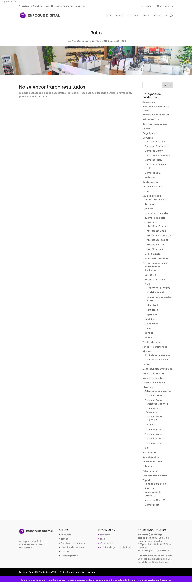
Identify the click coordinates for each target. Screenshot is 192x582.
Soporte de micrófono (157, 258)
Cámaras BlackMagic (156, 146)
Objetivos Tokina (154, 443)
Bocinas (149, 208)
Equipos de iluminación (155, 263)
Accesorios (148, 101)
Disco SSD (150, 495)
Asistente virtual (151, 119)
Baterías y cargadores (155, 124)
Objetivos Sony (153, 438)
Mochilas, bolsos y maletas (157, 368)
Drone (145, 191)
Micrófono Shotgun (157, 226)
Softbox (149, 332)
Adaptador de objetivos (158, 391)
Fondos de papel (151, 342)
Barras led (150, 274)
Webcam (150, 177)
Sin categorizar (150, 457)
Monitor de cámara (153, 373)
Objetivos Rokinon (154, 429)
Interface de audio (155, 217)
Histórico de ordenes (72, 547)
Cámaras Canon (154, 150)
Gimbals (147, 351)
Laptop (146, 364)
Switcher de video (152, 461)
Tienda (119, 15)
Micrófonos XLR (155, 249)
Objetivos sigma (153, 434)
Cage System (149, 133)
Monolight (152, 305)
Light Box (149, 319)
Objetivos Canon (154, 400)
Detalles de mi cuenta (73, 543)
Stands (148, 337)
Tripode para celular (156, 483)
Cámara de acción (155, 141)
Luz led (148, 328)
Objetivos (147, 387)
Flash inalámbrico (156, 292)
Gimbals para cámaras (158, 354)
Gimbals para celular (156, 359)
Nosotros (133, 15)
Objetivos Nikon (153, 416)
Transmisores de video (155, 475)
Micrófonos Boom (156, 230)
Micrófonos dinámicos (159, 235)
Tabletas (147, 466)
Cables (146, 128)
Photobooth (149, 452)
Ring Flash (152, 309)
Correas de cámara (153, 186)
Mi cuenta (146, 6)
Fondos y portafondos (154, 346)
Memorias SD (152, 504)
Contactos (160, 15)
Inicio (109, 15)
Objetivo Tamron (154, 395)
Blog (146, 15)
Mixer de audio (153, 253)
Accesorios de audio (156, 199)
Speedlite (152, 314)
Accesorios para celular (155, 114)
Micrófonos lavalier (157, 239)
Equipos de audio (151, 195)
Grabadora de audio (156, 213)
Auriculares (151, 204)
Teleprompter (150, 471)
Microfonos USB (155, 244)
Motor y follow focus (153, 382)
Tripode (146, 480)
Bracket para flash (155, 279)
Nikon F (151, 424)
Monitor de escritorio (84, 40)
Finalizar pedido (69, 555)
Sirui (147, 447)
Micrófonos (151, 222)
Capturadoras (150, 181)
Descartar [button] (165, 580)
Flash (147, 284)
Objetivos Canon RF (157, 403)
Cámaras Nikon (153, 159)
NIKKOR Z (152, 420)
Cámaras (147, 137)
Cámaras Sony (153, 172)
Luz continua (151, 323)
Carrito (65, 551)
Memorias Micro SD (155, 500)
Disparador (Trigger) (158, 287)
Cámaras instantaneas (157, 155)
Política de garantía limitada (116, 547)
